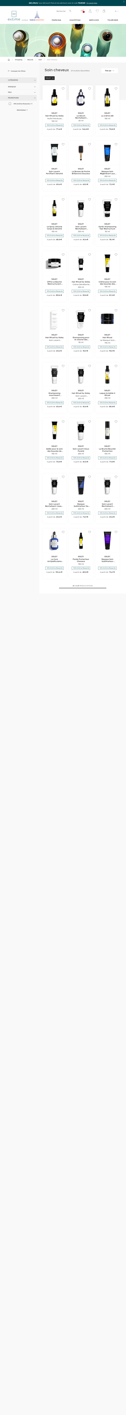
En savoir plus (92, 3)
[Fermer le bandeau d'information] (124, 1)
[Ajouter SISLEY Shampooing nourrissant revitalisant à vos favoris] (63, 366)
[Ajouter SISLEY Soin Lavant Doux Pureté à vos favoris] (89, 421)
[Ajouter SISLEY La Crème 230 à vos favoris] (116, 88)
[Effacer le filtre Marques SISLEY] (53, 78)
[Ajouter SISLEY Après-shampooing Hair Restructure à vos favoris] (116, 199)
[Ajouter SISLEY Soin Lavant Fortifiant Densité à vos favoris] (63, 144)
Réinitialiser (21, 110)
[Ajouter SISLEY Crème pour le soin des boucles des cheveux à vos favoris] (116, 254)
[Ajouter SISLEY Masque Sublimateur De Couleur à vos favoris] (89, 476)
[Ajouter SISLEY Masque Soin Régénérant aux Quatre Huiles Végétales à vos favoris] (116, 144)
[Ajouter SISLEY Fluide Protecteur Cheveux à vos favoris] (89, 532)
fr (116, 11)
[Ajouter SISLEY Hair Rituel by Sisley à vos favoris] (63, 88)
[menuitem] (56, 20)
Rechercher (61, 11)
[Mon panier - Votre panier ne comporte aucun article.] (104, 11)
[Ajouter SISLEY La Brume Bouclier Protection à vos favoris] (116, 421)
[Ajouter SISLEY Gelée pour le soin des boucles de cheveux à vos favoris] (63, 421)
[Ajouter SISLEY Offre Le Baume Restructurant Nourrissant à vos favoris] (63, 254)
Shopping (18, 60)
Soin (40, 60)
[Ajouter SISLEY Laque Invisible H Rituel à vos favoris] (116, 366)
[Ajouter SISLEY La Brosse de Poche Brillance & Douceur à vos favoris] (89, 144)
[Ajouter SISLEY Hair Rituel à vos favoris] (116, 310)
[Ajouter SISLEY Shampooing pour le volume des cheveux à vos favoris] (89, 310)
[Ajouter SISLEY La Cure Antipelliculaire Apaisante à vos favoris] (63, 532)
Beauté (30, 60)
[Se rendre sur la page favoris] (97, 11)
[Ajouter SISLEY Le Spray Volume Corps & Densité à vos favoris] (63, 199)
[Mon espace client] (90, 11)
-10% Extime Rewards (21, 104)
